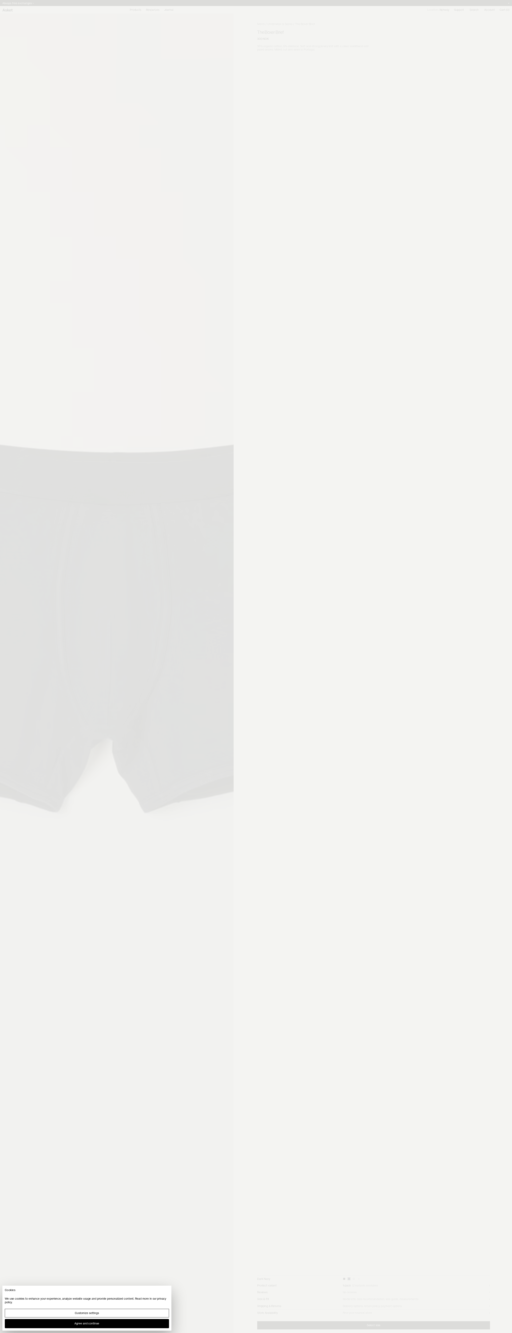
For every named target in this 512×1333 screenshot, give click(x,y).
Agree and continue (86, 1323)
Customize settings (87, 1313)
